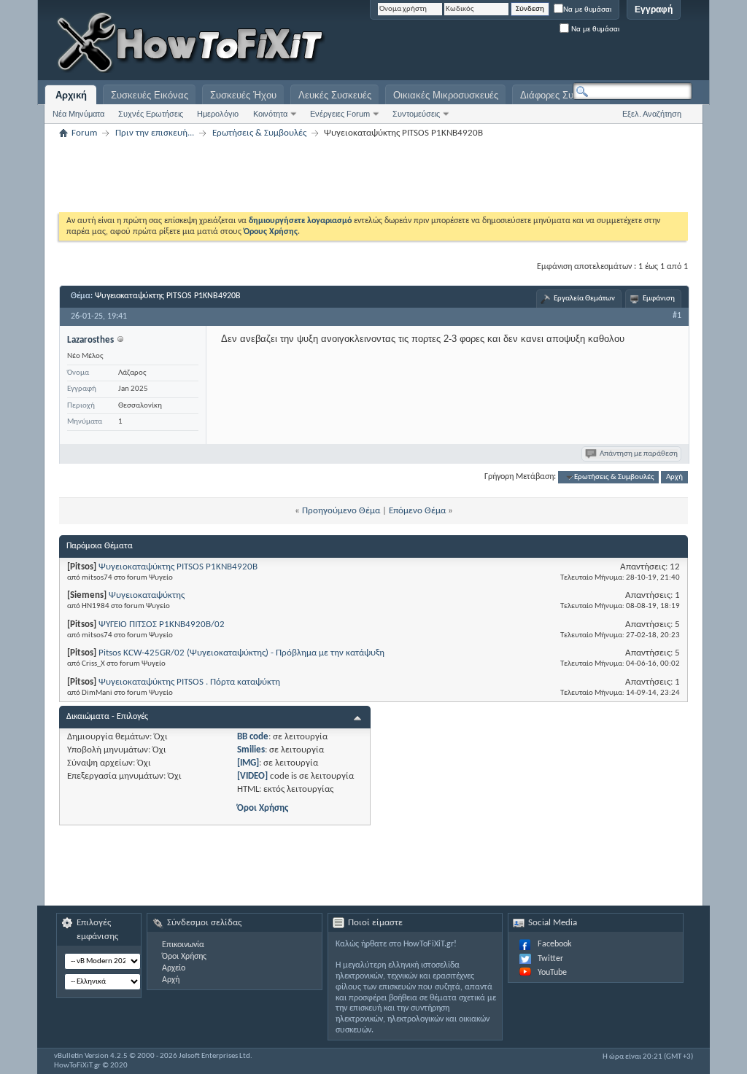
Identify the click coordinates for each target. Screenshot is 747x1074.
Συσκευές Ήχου (243, 95)
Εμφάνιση (659, 299)
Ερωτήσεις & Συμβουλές (259, 133)
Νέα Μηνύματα (78, 113)
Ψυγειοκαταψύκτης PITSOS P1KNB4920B (168, 296)
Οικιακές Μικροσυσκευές (445, 95)
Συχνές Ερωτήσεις (150, 113)
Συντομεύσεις (416, 113)
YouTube (552, 972)
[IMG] (248, 763)
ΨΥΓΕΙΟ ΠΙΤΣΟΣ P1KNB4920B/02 (161, 624)
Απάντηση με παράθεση (639, 454)
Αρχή (674, 477)
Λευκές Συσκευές (334, 95)
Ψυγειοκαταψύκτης (147, 595)
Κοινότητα (270, 113)
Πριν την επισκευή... (154, 133)
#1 (677, 315)
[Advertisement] (510, 44)
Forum (84, 133)
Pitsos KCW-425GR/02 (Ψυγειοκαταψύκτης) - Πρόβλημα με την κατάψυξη (241, 653)
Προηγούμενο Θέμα (341, 510)
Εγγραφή (654, 9)
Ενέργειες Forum (340, 113)
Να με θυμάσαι (587, 9)
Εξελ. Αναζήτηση (651, 113)
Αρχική (71, 95)
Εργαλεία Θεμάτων (584, 299)
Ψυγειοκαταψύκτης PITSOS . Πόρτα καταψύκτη (189, 682)
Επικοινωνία (183, 945)
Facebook (554, 944)
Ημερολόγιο (218, 113)
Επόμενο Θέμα (417, 510)
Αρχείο (173, 968)
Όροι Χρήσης (262, 808)
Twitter (550, 958)
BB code (252, 737)
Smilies (251, 750)
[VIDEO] (252, 776)
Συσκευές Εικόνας (149, 95)
